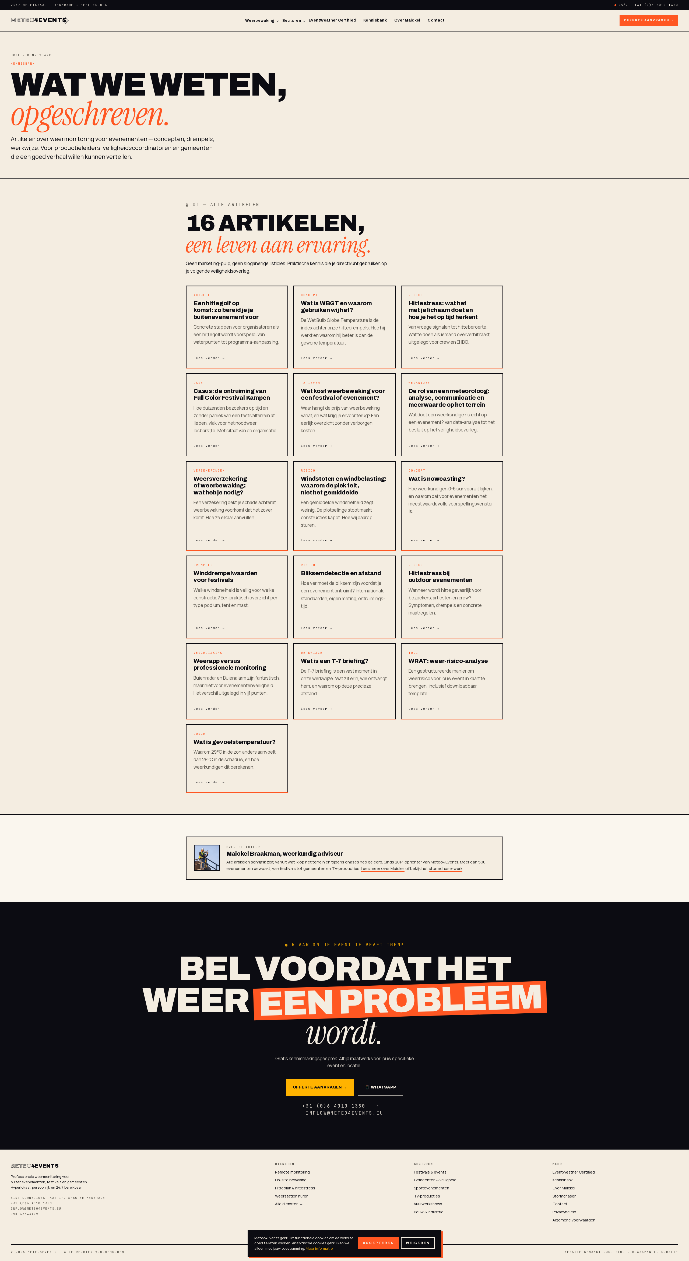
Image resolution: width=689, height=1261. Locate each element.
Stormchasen (564, 1196)
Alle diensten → (289, 1203)
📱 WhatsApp (380, 1087)
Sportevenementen (431, 1187)
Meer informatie (319, 1248)
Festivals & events (430, 1172)
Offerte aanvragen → (649, 20)
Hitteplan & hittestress (295, 1187)
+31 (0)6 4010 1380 (656, 5)
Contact (436, 20)
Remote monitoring (292, 1172)
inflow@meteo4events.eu (36, 1208)
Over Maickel (407, 20)
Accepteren (378, 1243)
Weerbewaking (260, 21)
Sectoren (291, 21)
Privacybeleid (564, 1211)
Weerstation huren (291, 1196)
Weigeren (418, 1243)
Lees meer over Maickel (383, 868)
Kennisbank (375, 20)
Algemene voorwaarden (574, 1220)
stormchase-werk (445, 868)
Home (15, 55)
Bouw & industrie (429, 1211)
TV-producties (427, 1196)
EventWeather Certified (332, 20)
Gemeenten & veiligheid (435, 1179)
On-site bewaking (291, 1179)
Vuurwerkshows (428, 1203)
